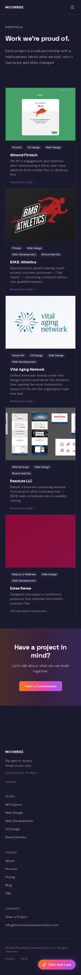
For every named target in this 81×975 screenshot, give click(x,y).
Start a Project (16, 917)
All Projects (13, 805)
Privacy (10, 959)
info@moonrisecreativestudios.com (31, 925)
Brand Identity (15, 837)
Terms (24, 959)
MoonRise (14, 7)
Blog (8, 885)
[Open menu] (72, 7)
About (10, 861)
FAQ (8, 893)
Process (11, 869)
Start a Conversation (40, 686)
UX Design (12, 829)
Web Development (19, 821)
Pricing (10, 877)
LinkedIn (10, 782)
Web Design (14, 813)
